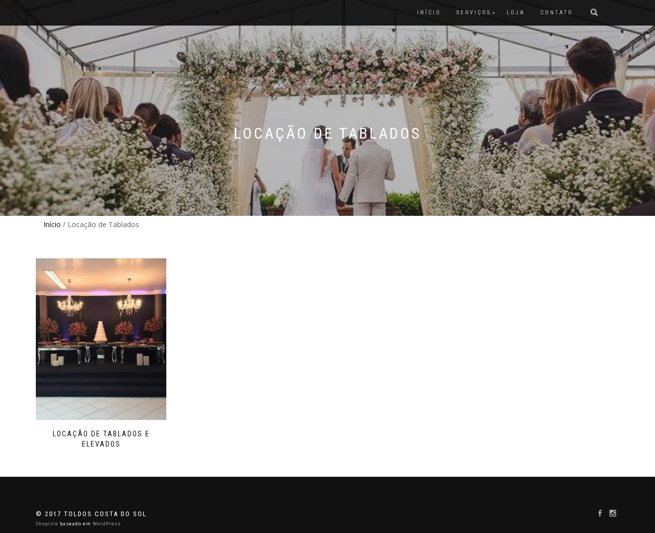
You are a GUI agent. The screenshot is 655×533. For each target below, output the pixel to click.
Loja (516, 12)
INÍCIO (429, 12)
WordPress (106, 523)
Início (52, 224)
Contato (556, 12)
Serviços (473, 12)
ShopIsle (48, 523)
